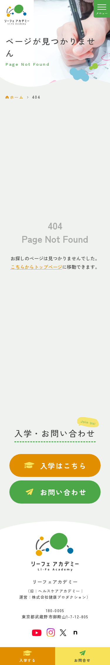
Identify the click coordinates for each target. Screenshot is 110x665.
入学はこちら (63, 465)
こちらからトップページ (36, 266)
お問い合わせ (63, 492)
